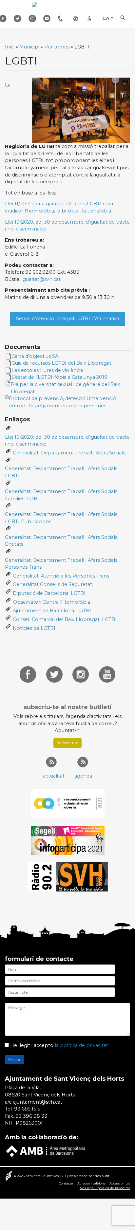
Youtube (48, 18)
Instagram (33, 18)
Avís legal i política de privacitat (105, 1188)
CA (105, 18)
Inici (9, 47)
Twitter (19, 18)
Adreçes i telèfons (63, 18)
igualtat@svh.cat (41, 279)
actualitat (54, 776)
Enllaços (78, 18)
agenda (83, 776)
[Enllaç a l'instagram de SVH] (80, 674)
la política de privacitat (81, 1045)
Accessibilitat (92, 18)
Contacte (66, 1183)
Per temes (56, 47)
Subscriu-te (67, 742)
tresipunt (102, 1175)
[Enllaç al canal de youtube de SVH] (107, 674)
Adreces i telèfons (91, 1183)
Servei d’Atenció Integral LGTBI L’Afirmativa (67, 318)
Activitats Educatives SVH (46, 1175)
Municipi (29, 47)
